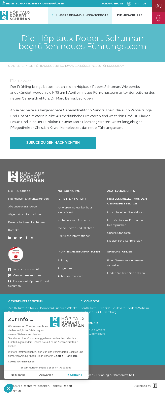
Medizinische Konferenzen (124, 240)
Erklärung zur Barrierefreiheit (115, 375)
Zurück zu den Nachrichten (53, 143)
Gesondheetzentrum (27, 275)
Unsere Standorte (119, 232)
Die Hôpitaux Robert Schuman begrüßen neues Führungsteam (82, 42)
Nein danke (18, 374)
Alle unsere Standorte (22, 206)
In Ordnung (74, 374)
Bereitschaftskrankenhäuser (26, 222)
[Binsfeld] (154, 386)
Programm (65, 268)
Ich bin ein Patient (72, 198)
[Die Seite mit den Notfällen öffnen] (158, 6)
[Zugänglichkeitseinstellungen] (129, 3)
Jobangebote (112, 3)
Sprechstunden (119, 251)
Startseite (16, 65)
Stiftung (63, 260)
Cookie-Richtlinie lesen (21, 361)
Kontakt (13, 230)
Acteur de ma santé (26, 269)
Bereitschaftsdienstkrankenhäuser (35, 3)
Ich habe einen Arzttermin (75, 220)
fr (136, 3)
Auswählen (46, 374)
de (144, 3)
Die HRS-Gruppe (129, 15)
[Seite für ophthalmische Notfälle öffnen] (158, 18)
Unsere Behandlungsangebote (82, 15)
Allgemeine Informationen (25, 214)
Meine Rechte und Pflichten (76, 228)
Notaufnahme (69, 190)
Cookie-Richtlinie (66, 355)
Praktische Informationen (74, 235)
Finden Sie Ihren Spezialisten (126, 273)
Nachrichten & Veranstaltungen (28, 198)
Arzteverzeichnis (121, 190)
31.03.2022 (22, 81)
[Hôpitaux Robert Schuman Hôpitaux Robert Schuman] (15, 15)
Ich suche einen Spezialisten (125, 212)
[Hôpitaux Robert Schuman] (26, 176)
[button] (8, 388)
